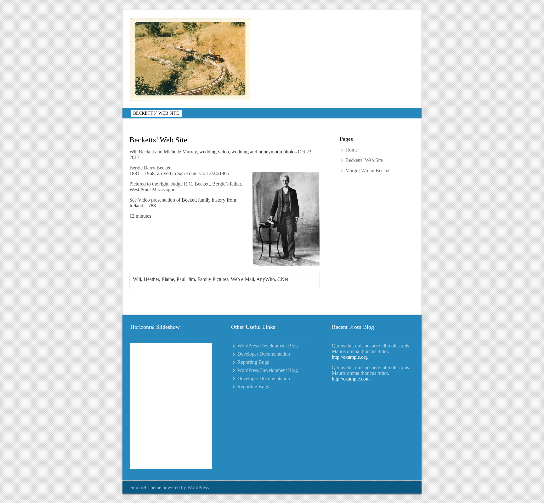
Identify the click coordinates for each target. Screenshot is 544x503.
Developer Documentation (263, 354)
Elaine (168, 279)
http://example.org (350, 357)
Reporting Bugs (253, 362)
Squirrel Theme (145, 487)
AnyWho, (266, 279)
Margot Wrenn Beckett (368, 170)
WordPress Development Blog (267, 345)
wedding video (214, 151)
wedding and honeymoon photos (264, 151)
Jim (191, 279)
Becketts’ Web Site (156, 113)
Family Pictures (212, 279)
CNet (282, 279)
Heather (151, 279)
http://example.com (351, 378)
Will (137, 279)
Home (351, 149)
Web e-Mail (242, 279)
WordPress (198, 487)
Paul (181, 279)
